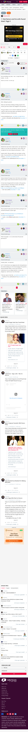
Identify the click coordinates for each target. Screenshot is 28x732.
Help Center (4, 692)
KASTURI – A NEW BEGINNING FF (8, 592)
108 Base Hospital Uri (7, 605)
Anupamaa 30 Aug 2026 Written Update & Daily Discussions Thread (12, 600)
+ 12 (26, 200)
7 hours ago (18, 624)
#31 (26, 73)
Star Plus (4, 701)
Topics (13, 4)
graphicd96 (22, 594)
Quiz (19, 4)
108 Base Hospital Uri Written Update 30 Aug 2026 (12, 607)
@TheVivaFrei (8, 213)
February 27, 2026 (16, 518)
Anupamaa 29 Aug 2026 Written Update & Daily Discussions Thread (12, 657)
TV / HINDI (4, 303)
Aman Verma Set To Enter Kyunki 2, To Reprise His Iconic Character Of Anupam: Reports (7, 307)
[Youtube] (8, 714)
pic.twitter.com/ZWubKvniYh (7, 215)
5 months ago (9, 492)
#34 (26, 175)
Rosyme (23, 624)
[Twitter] (5, 714)
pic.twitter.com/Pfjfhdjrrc (18, 188)
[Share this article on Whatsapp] (18, 55)
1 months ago (9, 475)
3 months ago (9, 367)
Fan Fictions (5, 591)
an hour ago (16, 594)
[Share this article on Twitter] (15, 55)
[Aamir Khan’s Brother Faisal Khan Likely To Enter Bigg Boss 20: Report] (21, 297)
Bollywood (6, 16)
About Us (4, 686)
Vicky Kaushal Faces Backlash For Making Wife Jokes (15, 481)
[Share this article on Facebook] (13, 55)
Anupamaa (5, 597)
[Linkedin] (15, 714)
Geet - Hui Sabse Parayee (7, 627)
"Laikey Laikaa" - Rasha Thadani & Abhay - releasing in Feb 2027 (13, 621)
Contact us (4, 690)
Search (25, 44)
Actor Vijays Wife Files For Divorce (13, 498)
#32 (26, 99)
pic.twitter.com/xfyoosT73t (20, 275)
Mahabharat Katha (6, 633)
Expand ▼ (16, 363)
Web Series (5, 641)
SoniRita (14, 475)
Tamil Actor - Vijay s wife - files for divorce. (14, 374)
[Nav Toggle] (1, 1)
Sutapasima (22, 602)
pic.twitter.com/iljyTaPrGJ (18, 116)
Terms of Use (5, 694)
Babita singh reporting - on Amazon (9, 643)
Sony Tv (4, 706)
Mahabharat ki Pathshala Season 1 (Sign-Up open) (11, 636)
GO (18, 47)
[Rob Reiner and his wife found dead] (2, 47)
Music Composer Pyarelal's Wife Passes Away (15, 423)
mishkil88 (23, 645)
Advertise (4, 688)
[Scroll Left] (2, 63)
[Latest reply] (17, 368)
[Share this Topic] (10, 55)
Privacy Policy (5, 695)
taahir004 (23, 630)
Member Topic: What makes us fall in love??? (11, 614)
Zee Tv (3, 703)
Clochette (14, 417)
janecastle (23, 660)
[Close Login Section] (26, 132)
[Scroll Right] (26, 63)
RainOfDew (22, 639)
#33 (26, 144)
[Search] (17, 1)
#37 (26, 259)
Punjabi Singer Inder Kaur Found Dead (14, 322)
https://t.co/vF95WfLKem (17, 213)
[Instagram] (10, 714)
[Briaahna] (2, 53)
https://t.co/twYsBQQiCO (7, 188)
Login (21, 1)
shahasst (14, 367)
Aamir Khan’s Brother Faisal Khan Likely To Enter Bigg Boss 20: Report (21, 307)
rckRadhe (14, 524)
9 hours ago (18, 652)
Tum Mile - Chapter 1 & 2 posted (8, 628)
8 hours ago (17, 660)
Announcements (14, 588)
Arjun (4, 648)
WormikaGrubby (21, 616)
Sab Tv (3, 708)
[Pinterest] (13, 714)
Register (25, 1)
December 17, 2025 (15, 189)
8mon (4, 52)
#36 (26, 234)
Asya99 (23, 652)
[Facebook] (2, 714)
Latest (3, 588)
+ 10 (26, 228)
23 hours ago (17, 645)
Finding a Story (4, 650)
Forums (8, 4)
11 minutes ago (16, 639)
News (3, 4)
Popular (7, 588)
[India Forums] (7, 2)
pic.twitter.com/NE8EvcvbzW (12, 156)
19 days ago (8, 417)
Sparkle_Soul (15, 492)
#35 (26, 206)
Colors (3, 704)
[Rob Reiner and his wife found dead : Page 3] (4, 47)
